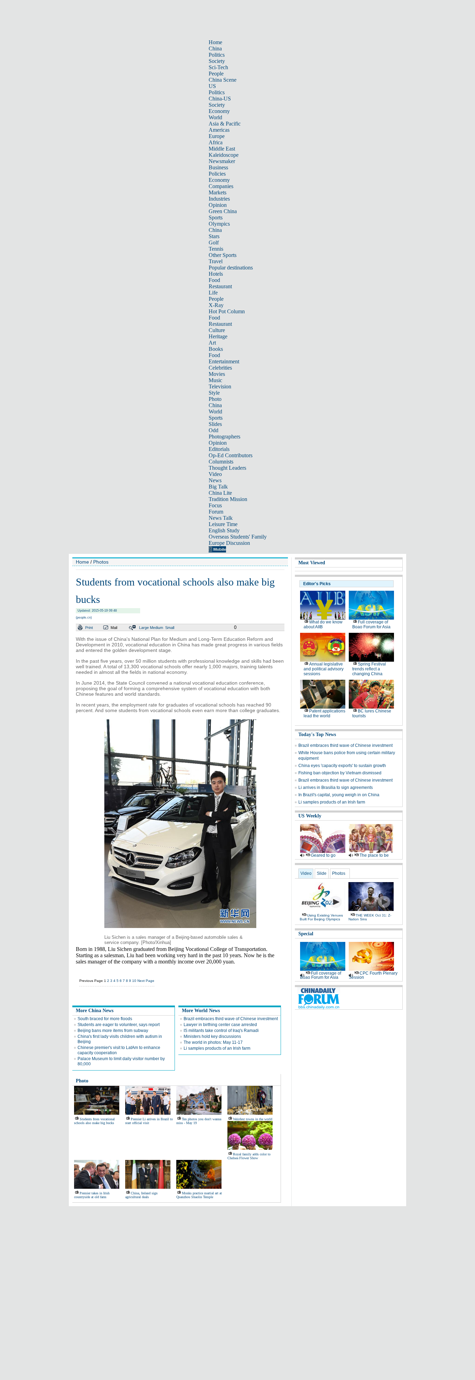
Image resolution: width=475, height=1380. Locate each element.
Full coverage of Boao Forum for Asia (371, 624)
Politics (217, 55)
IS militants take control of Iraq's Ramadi (221, 1030)
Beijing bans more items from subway (113, 1030)
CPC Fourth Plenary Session (373, 975)
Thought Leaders (227, 468)
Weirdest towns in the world (252, 1119)
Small (169, 628)
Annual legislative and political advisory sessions (324, 669)
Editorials (219, 449)
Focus (215, 505)
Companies (221, 186)
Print (89, 628)
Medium (156, 628)
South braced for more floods (105, 1018)
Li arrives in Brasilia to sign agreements (335, 787)
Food (214, 280)
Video (215, 474)
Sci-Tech (218, 67)
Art (212, 343)
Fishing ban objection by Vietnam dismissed (339, 772)
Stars (214, 236)
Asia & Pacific (225, 124)
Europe (217, 136)
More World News (201, 1010)
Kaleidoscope (224, 155)
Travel (216, 261)
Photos (100, 562)
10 (134, 981)
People (216, 73)
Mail (114, 628)
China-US (220, 99)
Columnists (221, 462)
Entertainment (224, 361)
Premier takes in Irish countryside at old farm (92, 1195)
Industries (219, 199)
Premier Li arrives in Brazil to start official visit (149, 1121)
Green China (223, 211)
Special (305, 933)
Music (215, 380)
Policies (217, 174)
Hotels (216, 274)
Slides (215, 424)
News (215, 480)
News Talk (221, 518)
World (215, 117)
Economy (219, 111)
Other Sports (222, 255)
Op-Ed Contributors (230, 455)
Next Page (145, 981)
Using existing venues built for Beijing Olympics (321, 917)
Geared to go (323, 855)
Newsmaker (222, 161)
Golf (214, 242)
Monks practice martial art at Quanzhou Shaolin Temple (199, 1195)
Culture (217, 330)
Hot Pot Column (227, 311)
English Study (224, 530)
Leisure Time (223, 524)
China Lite (220, 493)
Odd (213, 430)
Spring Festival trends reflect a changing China (369, 669)
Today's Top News (317, 734)
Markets (217, 192)
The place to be (374, 855)
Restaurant (220, 286)
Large (144, 628)
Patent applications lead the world (324, 713)
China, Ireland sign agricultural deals (141, 1195)
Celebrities (220, 368)
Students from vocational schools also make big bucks (94, 1121)
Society (217, 61)
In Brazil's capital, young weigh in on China (338, 794)
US (212, 86)
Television (220, 386)
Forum (216, 512)
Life (213, 293)
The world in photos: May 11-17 (213, 1042)
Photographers (224, 436)
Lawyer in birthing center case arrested (220, 1024)
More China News (94, 1010)
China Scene (222, 80)
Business (218, 167)
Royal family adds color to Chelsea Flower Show (249, 1156)
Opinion (218, 205)
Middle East (222, 149)
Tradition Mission (228, 499)
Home (215, 42)
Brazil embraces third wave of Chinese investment (231, 1018)
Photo (215, 399)
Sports (216, 217)
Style (214, 393)
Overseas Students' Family (238, 537)
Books (216, 349)
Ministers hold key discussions (212, 1036)
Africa (216, 142)
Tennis (216, 249)
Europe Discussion (229, 543)
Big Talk (218, 487)
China (215, 48)
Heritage (218, 336)
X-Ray (216, 305)
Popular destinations (231, 268)
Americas (219, 130)
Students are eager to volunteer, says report (119, 1024)
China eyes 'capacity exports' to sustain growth (342, 765)
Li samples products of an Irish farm (217, 1048)
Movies (217, 374)
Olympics (219, 224)
